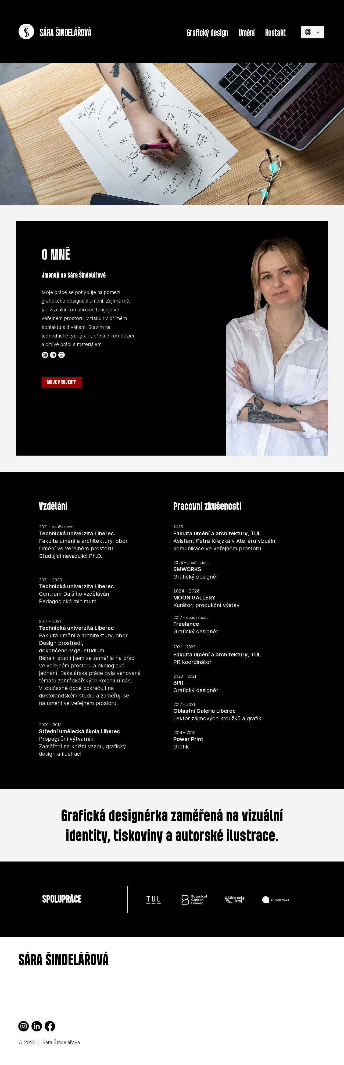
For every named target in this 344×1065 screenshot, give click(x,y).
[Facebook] (50, 1026)
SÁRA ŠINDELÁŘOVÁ (63, 960)
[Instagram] (45, 355)
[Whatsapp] (61, 355)
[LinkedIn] (53, 355)
